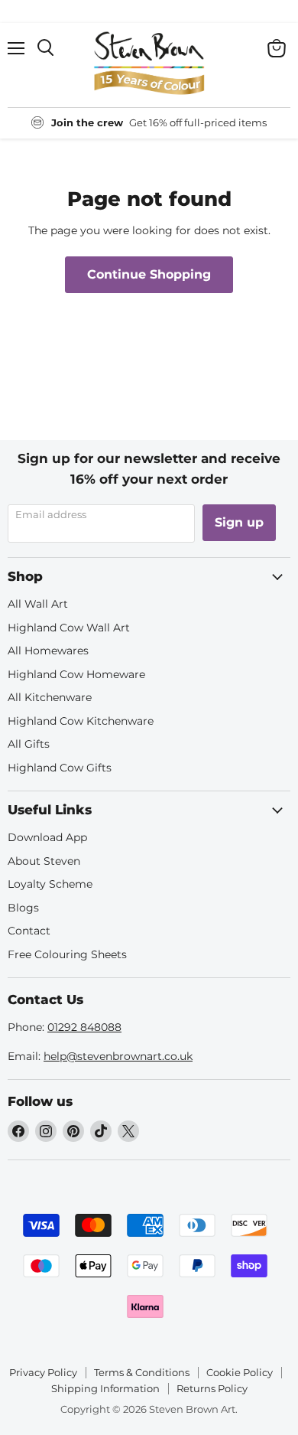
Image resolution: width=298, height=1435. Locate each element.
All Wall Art (38, 604)
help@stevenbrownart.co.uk (118, 1056)
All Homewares (48, 650)
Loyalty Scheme (50, 884)
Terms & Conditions (141, 1372)
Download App (47, 837)
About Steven (44, 861)
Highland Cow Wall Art (69, 627)
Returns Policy (212, 1388)
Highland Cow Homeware (76, 674)
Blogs (23, 908)
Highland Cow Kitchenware (81, 721)
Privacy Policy (43, 1372)
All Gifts (29, 744)
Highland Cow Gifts (60, 768)
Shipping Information (105, 1388)
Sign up (239, 522)
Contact (29, 931)
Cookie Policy (239, 1372)
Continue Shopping (149, 274)
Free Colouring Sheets (67, 954)
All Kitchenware (50, 697)
